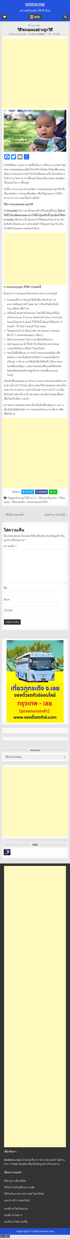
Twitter (29, 491)
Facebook (42, 491)
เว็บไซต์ (8, 610)
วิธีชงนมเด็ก (18, 502)
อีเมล (7, 599)
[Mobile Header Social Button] (4, 17)
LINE (54, 491)
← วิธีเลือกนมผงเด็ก (13, 514)
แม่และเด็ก (35, 25)
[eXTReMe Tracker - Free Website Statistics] (7, 854)
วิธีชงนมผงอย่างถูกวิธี (35, 29)
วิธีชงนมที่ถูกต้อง (47, 498)
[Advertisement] (35, 73)
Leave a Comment (38, 34)
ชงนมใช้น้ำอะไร (27, 498)
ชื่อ (5, 588)
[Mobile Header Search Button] (65, 17)
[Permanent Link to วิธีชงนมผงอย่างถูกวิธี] (35, 130)
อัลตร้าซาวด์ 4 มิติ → (56, 514)
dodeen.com (35, 4)
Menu (37, 17)
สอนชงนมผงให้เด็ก (37, 502)
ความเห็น (10, 546)
